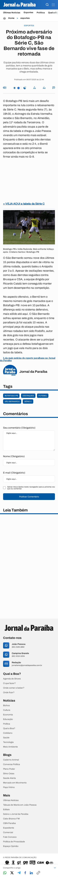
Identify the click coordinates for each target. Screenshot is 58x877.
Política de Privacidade (14, 842)
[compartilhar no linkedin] (31, 873)
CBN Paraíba (9, 823)
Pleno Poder (9, 769)
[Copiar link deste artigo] (38, 873)
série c (28, 401)
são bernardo (12, 401)
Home (11, 18)
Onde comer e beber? (13, 688)
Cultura (6, 710)
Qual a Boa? (9, 728)
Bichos (6, 705)
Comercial (8, 832)
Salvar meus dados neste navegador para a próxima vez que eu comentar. (31, 488)
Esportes (28, 12)
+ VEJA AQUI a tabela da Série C (24, 203)
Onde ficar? (8, 692)
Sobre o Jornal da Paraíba (15, 814)
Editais (6, 809)
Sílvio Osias (8, 774)
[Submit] (47, 4)
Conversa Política (11, 764)
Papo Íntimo (9, 787)
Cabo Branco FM (11, 819)
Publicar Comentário (29, 497)
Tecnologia (8, 742)
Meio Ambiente (10, 747)
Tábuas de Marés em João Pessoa (20, 805)
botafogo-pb (11, 396)
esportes (25, 18)
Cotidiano (7, 733)
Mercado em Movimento (15, 783)
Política (41, 12)
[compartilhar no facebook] (25, 873)
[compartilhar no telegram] (19, 873)
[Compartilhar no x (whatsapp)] (12, 873)
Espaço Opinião (10, 846)
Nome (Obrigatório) (14, 456)
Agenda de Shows (12, 679)
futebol (43, 396)
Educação (8, 719)
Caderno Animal (11, 760)
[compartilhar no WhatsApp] (4, 873)
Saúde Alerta (9, 778)
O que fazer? (9, 683)
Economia (8, 715)
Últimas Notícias (11, 12)
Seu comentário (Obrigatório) (19, 427)
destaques (28, 396)
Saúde (6, 738)
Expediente (8, 828)
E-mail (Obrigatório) (14, 472)
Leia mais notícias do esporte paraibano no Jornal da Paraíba (27, 359)
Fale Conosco (10, 837)
